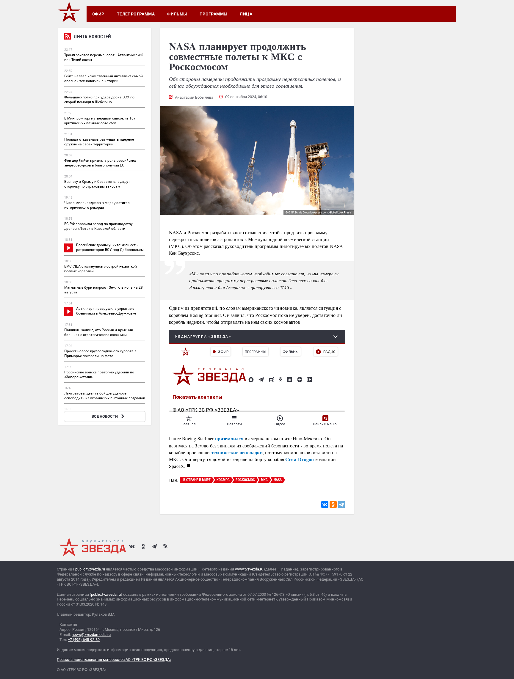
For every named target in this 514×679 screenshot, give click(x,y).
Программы (214, 14)
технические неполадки (237, 452)
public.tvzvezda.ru (90, 569)
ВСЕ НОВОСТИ (105, 416)
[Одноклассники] (333, 504)
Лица (246, 14)
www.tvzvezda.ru (249, 569)
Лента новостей (92, 36)
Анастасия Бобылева (194, 97)
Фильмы (177, 14)
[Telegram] (341, 504)
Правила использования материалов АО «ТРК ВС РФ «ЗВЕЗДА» (114, 659)
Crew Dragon (299, 459)
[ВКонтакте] (324, 504)
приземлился (228, 438)
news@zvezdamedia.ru (91, 634)
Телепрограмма (136, 14)
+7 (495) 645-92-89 (84, 639)
